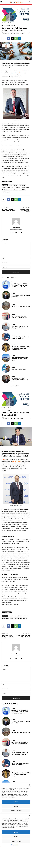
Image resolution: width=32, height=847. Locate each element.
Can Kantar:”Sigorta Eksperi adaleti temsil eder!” (20, 337)
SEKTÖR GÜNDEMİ (6, 25)
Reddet (16, 836)
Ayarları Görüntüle (16, 841)
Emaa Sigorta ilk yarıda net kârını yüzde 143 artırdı (19, 327)
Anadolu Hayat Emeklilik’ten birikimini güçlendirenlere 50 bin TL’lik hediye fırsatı (20, 285)
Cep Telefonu (22, 185)
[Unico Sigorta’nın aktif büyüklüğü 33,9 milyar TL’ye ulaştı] (6, 379)
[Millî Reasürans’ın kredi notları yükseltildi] (6, 295)
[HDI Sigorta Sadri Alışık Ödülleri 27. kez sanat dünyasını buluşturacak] (6, 347)
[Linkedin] (19, 38)
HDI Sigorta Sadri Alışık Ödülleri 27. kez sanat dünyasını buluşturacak (20, 348)
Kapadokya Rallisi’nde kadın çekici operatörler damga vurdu (19, 358)
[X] (12, 38)
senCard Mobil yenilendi (18, 369)
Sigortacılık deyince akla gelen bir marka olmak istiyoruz (20, 316)
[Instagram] (13, 232)
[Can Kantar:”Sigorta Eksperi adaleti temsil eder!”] (6, 337)
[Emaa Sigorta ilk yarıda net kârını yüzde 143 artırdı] (6, 326)
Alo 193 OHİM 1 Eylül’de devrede (20, 306)
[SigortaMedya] (3, 33)
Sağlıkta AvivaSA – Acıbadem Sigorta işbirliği (25, 210)
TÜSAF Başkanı (5, 192)
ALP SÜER (16, 185)
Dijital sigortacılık (6, 187)
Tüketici (13, 25)
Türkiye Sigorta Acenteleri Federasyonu (11, 189)
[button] (29, 816)
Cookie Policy (14, 844)
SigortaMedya (11, 33)
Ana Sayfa (4, 22)
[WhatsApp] (16, 38)
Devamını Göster (15, 386)
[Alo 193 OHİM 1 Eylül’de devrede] (6, 305)
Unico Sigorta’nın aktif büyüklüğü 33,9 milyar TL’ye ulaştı (19, 379)
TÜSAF (24, 71)
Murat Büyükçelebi (16, 187)
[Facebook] (8, 38)
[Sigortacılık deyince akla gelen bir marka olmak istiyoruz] (6, 316)
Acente (10, 185)
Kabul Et (16, 832)
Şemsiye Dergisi (16, 73)
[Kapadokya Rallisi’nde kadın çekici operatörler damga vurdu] (6, 358)
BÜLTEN (9, 22)
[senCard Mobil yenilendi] (6, 368)
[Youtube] (21, 232)
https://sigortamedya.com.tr (16, 229)
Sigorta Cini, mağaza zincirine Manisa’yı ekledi (8, 210)
